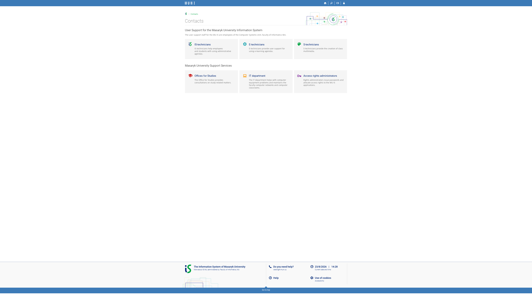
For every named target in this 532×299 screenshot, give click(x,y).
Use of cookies (323, 277)
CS (337, 3)
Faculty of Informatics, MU (229, 270)
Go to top (266, 290)
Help (276, 277)
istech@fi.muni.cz (280, 270)
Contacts (194, 14)
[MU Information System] (186, 14)
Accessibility (319, 281)
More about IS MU (200, 270)
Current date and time (323, 270)
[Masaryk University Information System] (190, 3)
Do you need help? (283, 266)
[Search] (331, 3)
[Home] (325, 3)
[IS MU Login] (344, 3)
